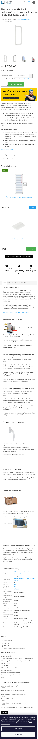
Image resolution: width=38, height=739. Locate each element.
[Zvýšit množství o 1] (7, 83)
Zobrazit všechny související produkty (19, 256)
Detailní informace (6, 150)
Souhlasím (18, 734)
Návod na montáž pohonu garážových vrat (12, 690)
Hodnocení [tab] (10, 283)
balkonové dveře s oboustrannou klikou (24, 579)
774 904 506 (7, 643)
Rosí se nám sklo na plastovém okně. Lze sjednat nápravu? (17, 707)
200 (15, 587)
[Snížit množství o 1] (7, 85)
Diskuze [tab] (17, 283)
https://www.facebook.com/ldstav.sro (14, 649)
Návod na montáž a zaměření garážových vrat (13, 695)
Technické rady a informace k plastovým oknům (14, 703)
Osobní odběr (5, 665)
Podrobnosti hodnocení (23, 19)
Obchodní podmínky (6, 670)
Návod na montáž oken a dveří (9, 686)
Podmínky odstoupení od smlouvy (10, 673)
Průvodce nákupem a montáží (9, 668)
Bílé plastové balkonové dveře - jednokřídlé (23, 573)
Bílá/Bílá (16, 589)
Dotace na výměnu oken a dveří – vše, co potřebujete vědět (17, 661)
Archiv (4, 712)
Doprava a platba (5, 663)
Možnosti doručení (28, 79)
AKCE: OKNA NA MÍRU (6, 656)
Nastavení (18, 729)
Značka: (7, 21)
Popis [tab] (4, 283)
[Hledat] (24, 2)
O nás (2, 677)
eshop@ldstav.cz (8, 640)
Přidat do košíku (17, 84)
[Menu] (34, 2)
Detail (33, 207)
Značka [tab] (23, 283)
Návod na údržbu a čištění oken (9, 699)
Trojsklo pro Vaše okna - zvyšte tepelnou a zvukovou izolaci (17, 658)
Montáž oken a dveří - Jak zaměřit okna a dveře (16, 312)
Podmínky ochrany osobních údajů (10, 675)
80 (14, 584)
